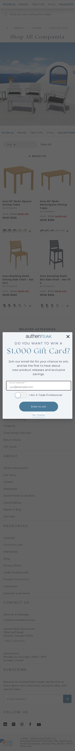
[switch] (21, 395)
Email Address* (18, 383)
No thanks (38, 415)
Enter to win (38, 406)
